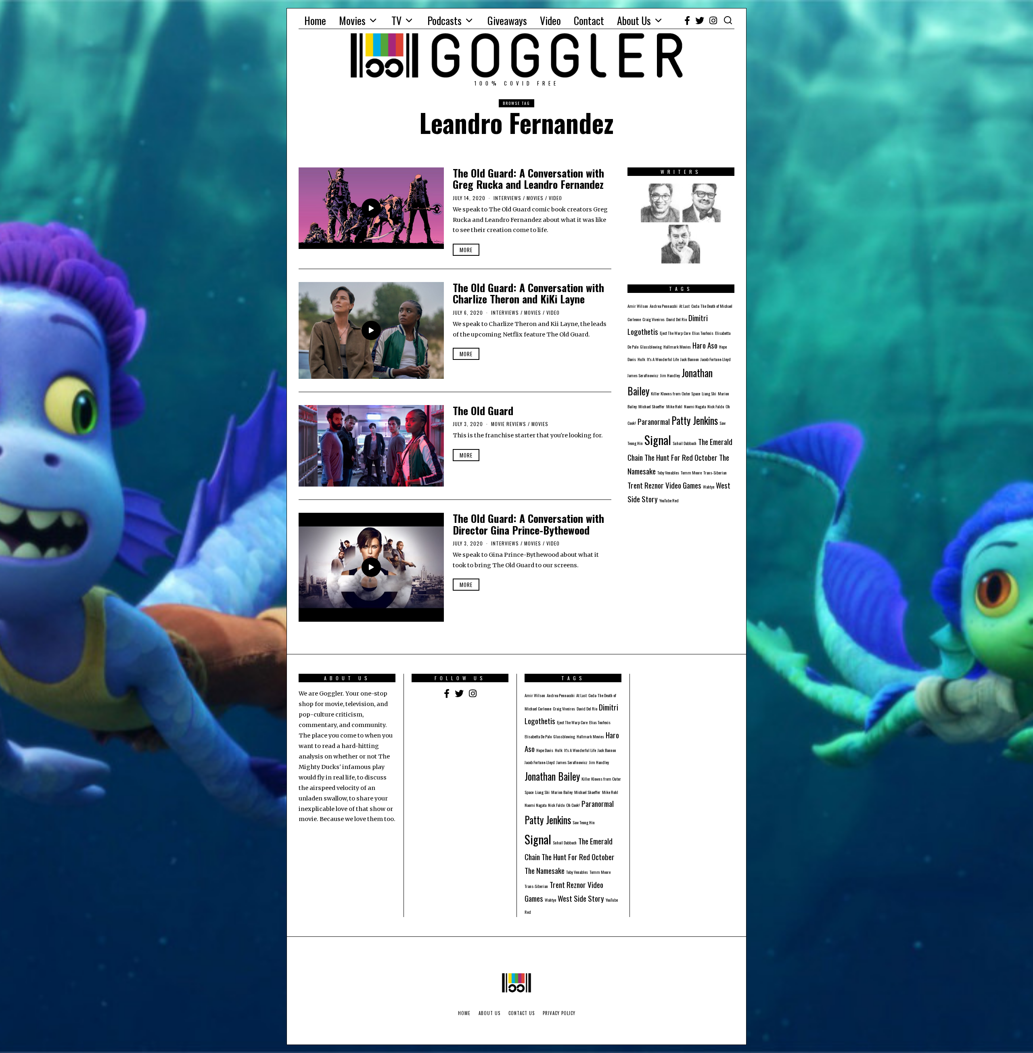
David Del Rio (676, 319)
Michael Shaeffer (651, 406)
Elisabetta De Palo (538, 736)
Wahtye (708, 486)
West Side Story (581, 898)
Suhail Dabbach (684, 443)
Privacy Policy (559, 1013)
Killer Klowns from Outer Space (675, 393)
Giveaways (507, 20)
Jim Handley (670, 375)
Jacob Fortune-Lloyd (716, 359)
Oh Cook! (573, 805)
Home (315, 20)
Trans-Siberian (715, 472)
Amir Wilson (637, 306)
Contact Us (521, 1013)
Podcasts (444, 20)
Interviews (507, 197)
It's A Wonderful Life (663, 359)
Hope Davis (544, 750)
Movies (352, 20)
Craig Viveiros (653, 319)
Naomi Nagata (695, 406)
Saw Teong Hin (584, 822)
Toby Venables (668, 472)
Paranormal (654, 421)
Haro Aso (704, 345)
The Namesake (545, 870)
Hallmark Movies (677, 346)
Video (550, 20)
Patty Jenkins (694, 420)
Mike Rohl (674, 406)
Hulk (641, 359)
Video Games (683, 485)
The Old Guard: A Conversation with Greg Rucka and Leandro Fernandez (528, 178)
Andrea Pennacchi (664, 306)
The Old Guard (483, 410)
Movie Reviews (508, 423)
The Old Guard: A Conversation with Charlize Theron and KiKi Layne (528, 293)
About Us (634, 20)
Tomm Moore (691, 472)
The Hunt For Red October (680, 457)
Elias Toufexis (702, 333)
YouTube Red (669, 500)
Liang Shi (709, 393)
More (466, 250)
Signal (657, 439)
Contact (589, 20)
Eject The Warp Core (675, 333)
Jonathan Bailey (552, 776)
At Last (684, 306)
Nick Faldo (715, 406)
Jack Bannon (689, 359)
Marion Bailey (562, 792)
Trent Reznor (645, 485)
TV (396, 20)
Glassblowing (651, 346)
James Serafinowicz (643, 375)
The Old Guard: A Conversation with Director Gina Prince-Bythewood (528, 524)
